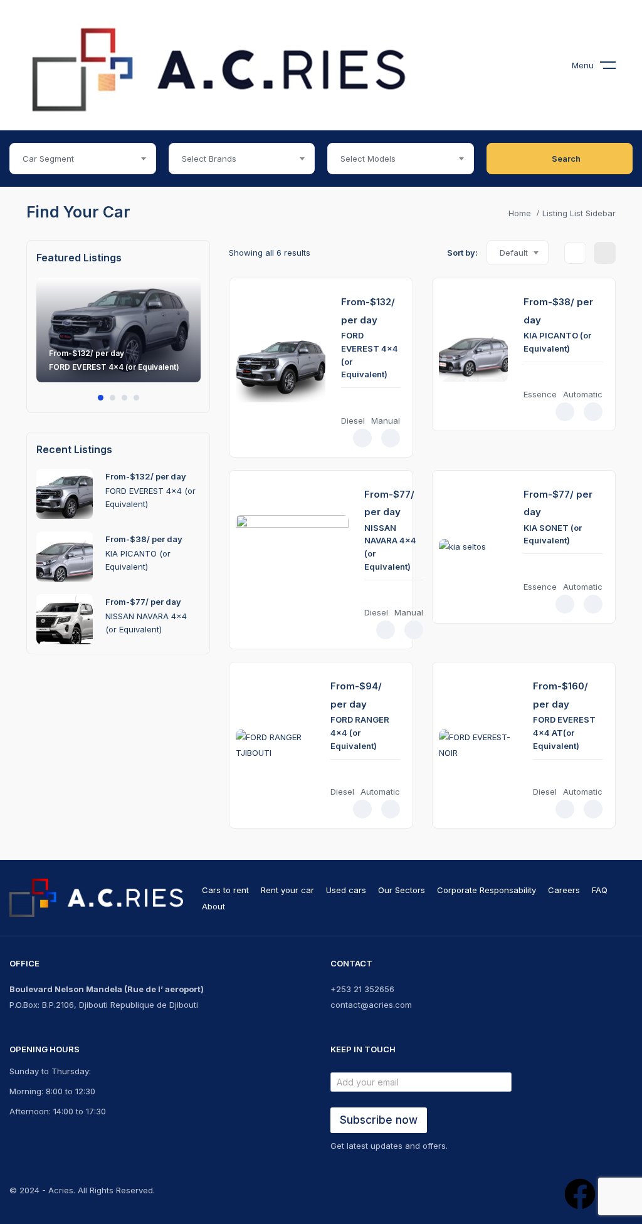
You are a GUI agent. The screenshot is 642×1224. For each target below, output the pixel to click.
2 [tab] (112, 397)
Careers (564, 890)
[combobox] (82, 158)
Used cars (346, 890)
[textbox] (83, 158)
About (213, 906)
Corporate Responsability (486, 890)
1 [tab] (100, 397)
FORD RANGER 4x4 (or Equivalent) (359, 732)
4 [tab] (136, 397)
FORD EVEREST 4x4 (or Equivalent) (114, 367)
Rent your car (287, 890)
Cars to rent (225, 890)
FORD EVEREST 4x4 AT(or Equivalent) (564, 732)
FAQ (600, 890)
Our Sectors (401, 890)
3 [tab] (124, 397)
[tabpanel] (118, 336)
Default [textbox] (514, 253)
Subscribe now (379, 1120)
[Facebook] (580, 1194)
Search (566, 159)
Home (519, 213)
